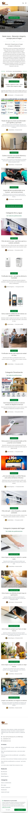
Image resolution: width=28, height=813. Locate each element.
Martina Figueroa (4, 776)
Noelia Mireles (4, 774)
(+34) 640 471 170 (6, 738)
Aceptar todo (20, 809)
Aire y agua (14, 238)
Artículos (3, 744)
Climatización (14, 117)
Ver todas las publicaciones (14, 216)
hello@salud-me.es (7, 740)
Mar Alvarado (4, 771)
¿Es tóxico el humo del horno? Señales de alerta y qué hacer (14, 759)
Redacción (4, 769)
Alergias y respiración (5, 787)
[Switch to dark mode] (23, 3)
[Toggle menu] (25, 3)
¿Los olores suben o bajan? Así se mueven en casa (12, 765)
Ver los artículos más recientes (14, 206)
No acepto (8, 809)
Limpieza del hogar (14, 17)
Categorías (4, 780)
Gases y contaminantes (6, 782)
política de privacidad (6, 807)
